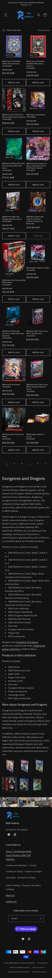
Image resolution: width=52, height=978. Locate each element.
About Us (10, 895)
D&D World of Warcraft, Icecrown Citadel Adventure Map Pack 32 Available (13, 334)
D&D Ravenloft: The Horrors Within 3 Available (13, 436)
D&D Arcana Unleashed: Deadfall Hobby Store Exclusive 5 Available (35, 64)
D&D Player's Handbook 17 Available (35, 116)
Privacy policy (42, 963)
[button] (6, 15)
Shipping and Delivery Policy (19, 972)
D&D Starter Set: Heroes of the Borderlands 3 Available (14, 282)
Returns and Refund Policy (20, 967)
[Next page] (45, 463)
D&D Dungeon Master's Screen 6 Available (35, 436)
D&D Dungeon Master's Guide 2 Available (37, 269)
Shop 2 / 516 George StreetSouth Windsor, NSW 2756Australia (18, 855)
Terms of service (38, 967)
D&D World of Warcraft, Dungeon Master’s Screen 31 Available (12, 219)
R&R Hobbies (14, 963)
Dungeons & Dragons (27, 642)
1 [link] (6, 463)
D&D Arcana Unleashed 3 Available (11, 385)
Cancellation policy (39, 972)
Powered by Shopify (27, 963)
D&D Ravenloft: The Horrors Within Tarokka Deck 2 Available (37, 333)
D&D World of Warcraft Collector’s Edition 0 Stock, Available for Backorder (34, 220)
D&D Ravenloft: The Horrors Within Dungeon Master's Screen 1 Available (37, 387)
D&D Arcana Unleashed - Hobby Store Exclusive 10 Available (11, 63)
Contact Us (11, 901)
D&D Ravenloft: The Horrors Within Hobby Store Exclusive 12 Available (13, 117)
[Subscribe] (40, 918)
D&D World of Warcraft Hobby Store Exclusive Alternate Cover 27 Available (13, 166)
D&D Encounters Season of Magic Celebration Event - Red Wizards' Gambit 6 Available (36, 166)
